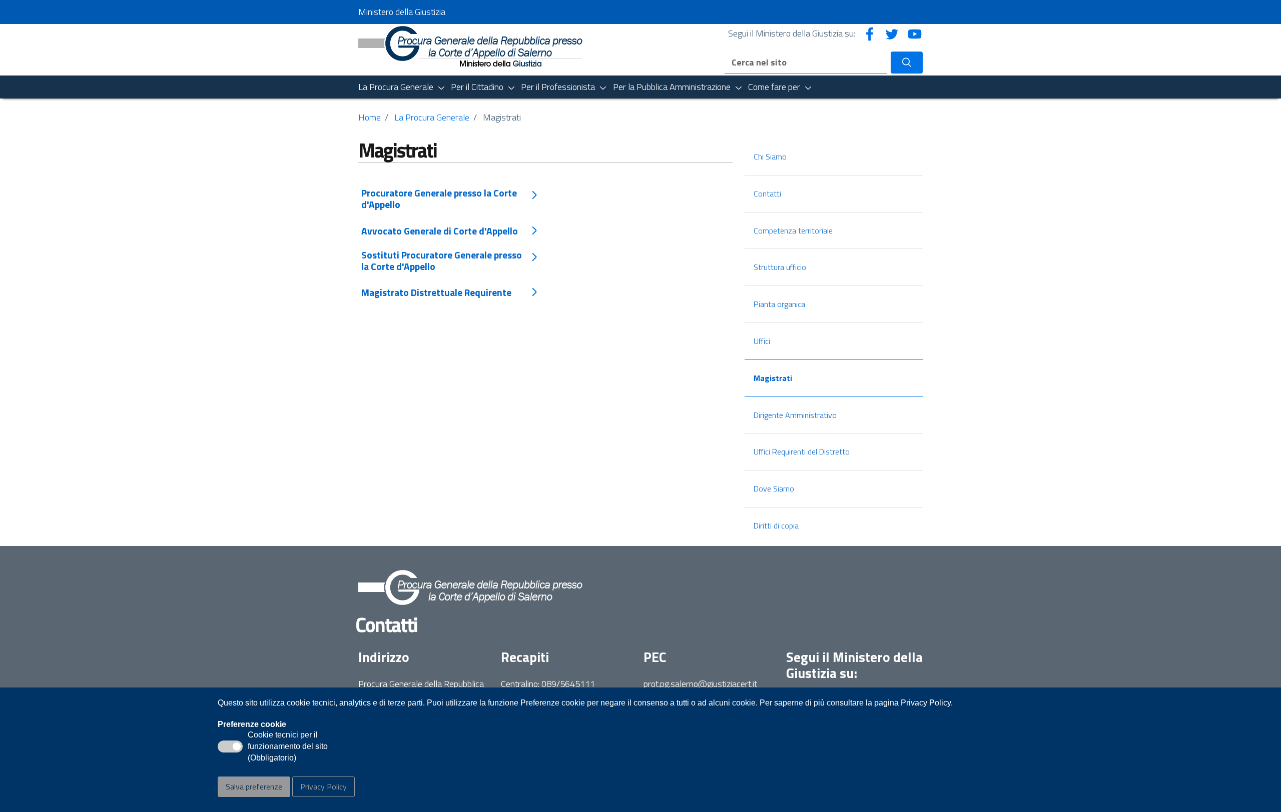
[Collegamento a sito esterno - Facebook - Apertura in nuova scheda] (870, 33)
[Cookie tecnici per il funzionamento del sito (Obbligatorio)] (230, 746)
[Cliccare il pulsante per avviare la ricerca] (907, 63)
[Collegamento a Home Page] (470, 45)
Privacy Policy (323, 786)
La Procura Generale (431, 117)
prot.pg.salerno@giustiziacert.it (700, 683)
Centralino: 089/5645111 (548, 683)
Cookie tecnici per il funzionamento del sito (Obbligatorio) (288, 747)
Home (369, 117)
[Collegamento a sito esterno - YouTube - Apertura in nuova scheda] (915, 33)
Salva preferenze (254, 786)
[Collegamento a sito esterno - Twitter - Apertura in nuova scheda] (892, 33)
